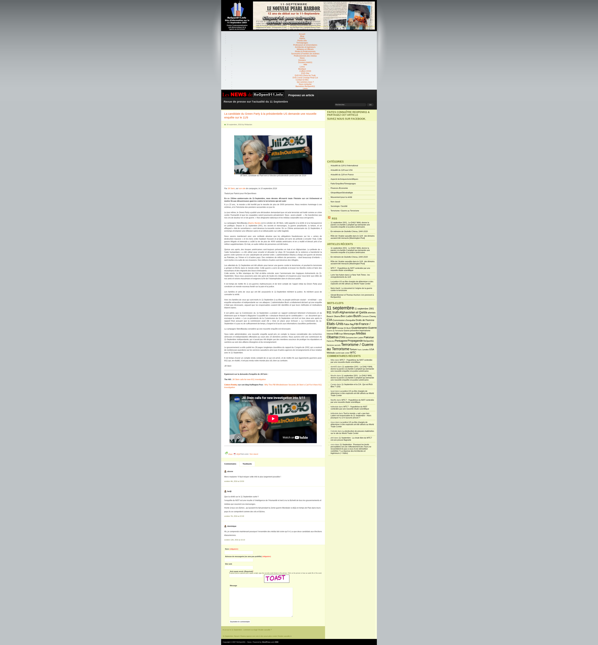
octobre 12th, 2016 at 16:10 (234, 540)
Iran (341, 333)
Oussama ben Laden (354, 338)
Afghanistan (347, 312)
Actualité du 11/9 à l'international (344, 166)
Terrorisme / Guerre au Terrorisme (345, 211)
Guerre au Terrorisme (335, 331)
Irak (336, 333)
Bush (357, 316)
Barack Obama (333, 316)
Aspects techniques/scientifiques (344, 179)
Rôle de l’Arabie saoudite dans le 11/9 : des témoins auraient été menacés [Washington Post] (353, 237)
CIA (329, 320)
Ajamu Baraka (255, 223)
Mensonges (350, 333)
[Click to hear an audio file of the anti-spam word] (276, 576)
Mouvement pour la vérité (341, 197)
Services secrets (334, 345)
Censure (365, 316)
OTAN (341, 337)
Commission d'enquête (344, 320)
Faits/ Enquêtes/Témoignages (343, 184)
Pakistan (369, 337)
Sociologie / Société (339, 206)
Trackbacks (247, 464)
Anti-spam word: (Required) (241, 571)
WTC (353, 352)
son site (242, 188)
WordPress (266, 642)
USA (371, 349)
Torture (353, 349)
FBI (356, 324)
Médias (361, 333)
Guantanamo (359, 327)
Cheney (372, 316)
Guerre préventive (351, 331)
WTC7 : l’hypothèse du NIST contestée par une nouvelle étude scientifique (350, 269)
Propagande (355, 340)
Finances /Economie (339, 188)
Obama (332, 337)
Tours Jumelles (363, 350)
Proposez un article (301, 95)
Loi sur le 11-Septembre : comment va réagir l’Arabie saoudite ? (248, 630)
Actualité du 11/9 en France (342, 175)
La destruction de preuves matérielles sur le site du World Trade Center (352, 432)
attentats (372, 313)
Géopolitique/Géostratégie (342, 193)
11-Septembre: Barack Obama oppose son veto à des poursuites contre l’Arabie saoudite (256, 636)
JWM (276, 642)
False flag (349, 324)
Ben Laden (347, 316)
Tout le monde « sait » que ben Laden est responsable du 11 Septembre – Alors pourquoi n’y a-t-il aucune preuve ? (351, 415)
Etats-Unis (335, 324)
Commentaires (230, 464)
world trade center (343, 353)
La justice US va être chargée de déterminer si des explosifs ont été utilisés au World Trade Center (352, 282)
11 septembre (340, 307)
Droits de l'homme (365, 320)
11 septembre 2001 (364, 308)
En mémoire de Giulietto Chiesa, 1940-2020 (349, 231)
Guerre (372, 327)
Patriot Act (330, 341)
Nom (231, 549)
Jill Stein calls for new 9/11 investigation (249, 379)
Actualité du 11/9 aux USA (342, 170)
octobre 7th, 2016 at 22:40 (234, 516)
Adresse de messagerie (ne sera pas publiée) (248, 556)
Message (233, 585)
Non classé (254, 454)
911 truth (333, 312)
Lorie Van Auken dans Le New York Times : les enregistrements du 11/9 (350, 276)
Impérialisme (364, 331)
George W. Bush (344, 328)
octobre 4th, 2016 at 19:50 (234, 481)
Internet (330, 334)
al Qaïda (361, 312)
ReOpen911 (368, 341)
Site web (228, 564)
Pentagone (341, 340)
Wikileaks (331, 353)
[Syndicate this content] (329, 218)
